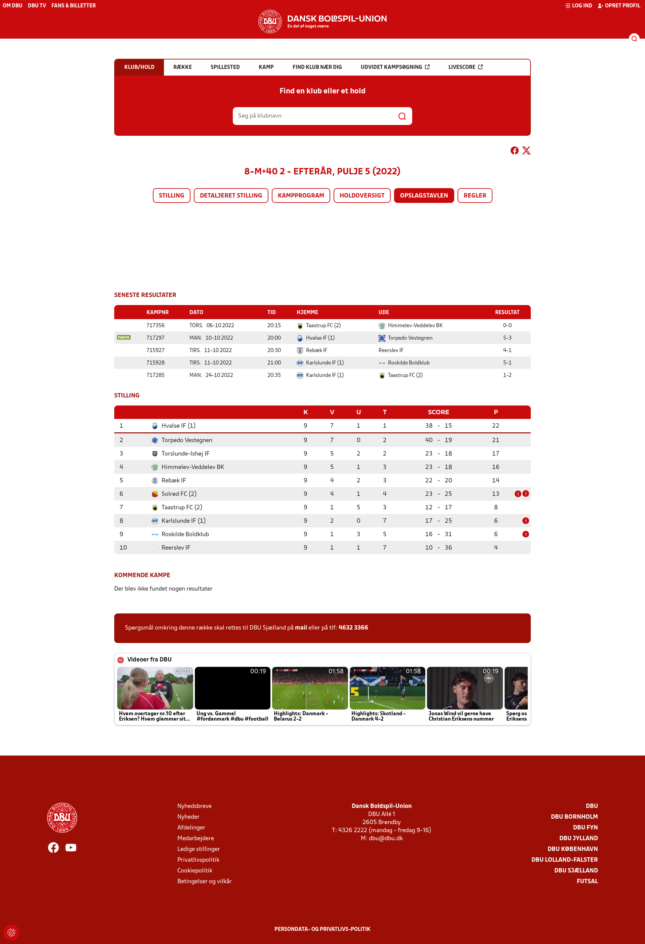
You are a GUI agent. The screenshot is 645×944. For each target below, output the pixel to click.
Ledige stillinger (198, 849)
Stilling (171, 196)
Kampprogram (301, 196)
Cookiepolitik (194, 871)
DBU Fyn (585, 828)
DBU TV (37, 6)
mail (301, 628)
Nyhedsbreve (194, 806)
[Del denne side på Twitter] (526, 151)
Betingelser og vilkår (204, 882)
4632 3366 (353, 628)
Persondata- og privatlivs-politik (322, 929)
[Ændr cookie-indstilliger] (11, 933)
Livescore (461, 67)
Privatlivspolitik (198, 860)
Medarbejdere (195, 839)
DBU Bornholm (574, 817)
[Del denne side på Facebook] (515, 151)
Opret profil (622, 6)
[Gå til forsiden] (322, 21)
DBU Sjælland (576, 871)
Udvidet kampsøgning (391, 67)
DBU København (573, 849)
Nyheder (188, 817)
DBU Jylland (578, 839)
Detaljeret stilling (231, 196)
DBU (592, 806)
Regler (475, 196)
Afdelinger (191, 828)
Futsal (587, 882)
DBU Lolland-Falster (564, 860)
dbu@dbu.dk (386, 839)
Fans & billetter (73, 6)
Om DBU (13, 6)
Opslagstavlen (424, 196)
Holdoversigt (362, 196)
